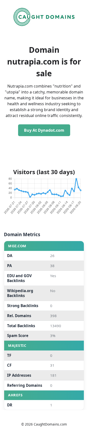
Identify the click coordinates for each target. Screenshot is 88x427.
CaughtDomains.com (50, 424)
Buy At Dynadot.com (44, 130)
